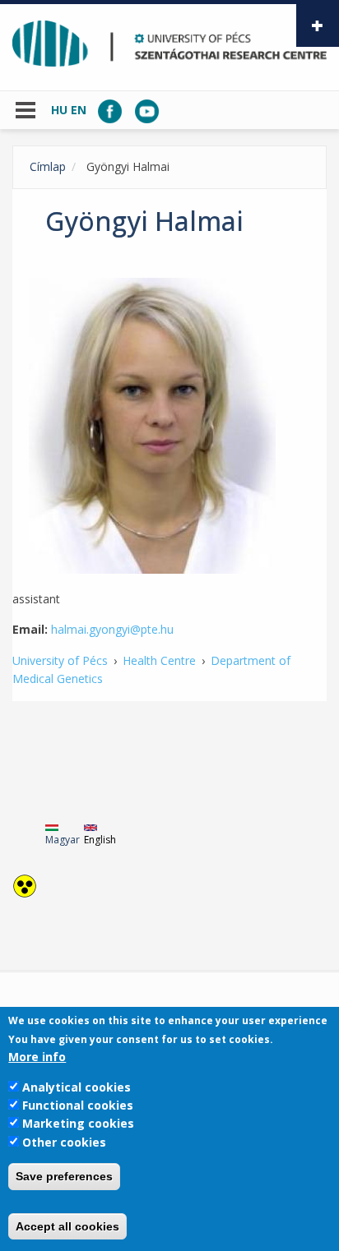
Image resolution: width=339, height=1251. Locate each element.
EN (78, 110)
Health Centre (159, 660)
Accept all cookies (67, 1226)
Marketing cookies (78, 1123)
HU (59, 110)
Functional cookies (77, 1105)
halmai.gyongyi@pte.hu (112, 629)
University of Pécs (60, 660)
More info (37, 1056)
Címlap (48, 166)
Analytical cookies (76, 1087)
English (100, 840)
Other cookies (64, 1142)
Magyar (62, 840)
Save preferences (64, 1176)
